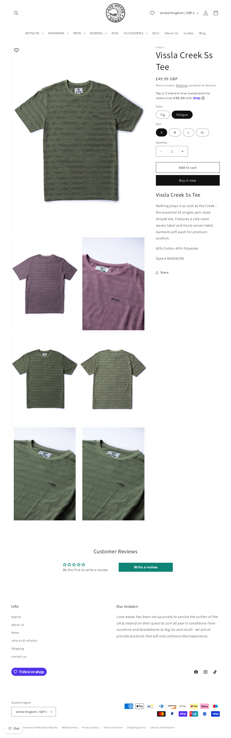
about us (17, 625)
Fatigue (182, 115)
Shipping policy (136, 727)
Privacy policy (90, 727)
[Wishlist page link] (152, 13)
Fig (163, 115)
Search (16, 617)
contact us (19, 656)
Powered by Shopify (46, 727)
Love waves (27, 727)
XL (202, 132)
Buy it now (187, 180)
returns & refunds (24, 640)
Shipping (181, 85)
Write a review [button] (146, 567)
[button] (16, 13)
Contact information (162, 727)
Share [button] (164, 272)
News (15, 633)
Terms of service (113, 727)
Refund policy (70, 727)
